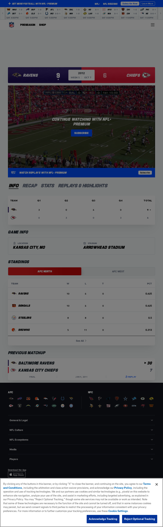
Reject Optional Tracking (139, 518)
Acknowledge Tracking (103, 518)
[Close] (156, 484)
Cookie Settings (118, 511)
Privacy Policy (123, 487)
